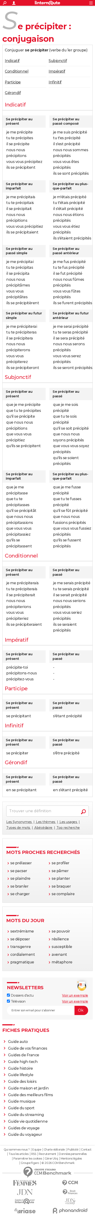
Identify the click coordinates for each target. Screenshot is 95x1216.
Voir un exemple (75, 995)
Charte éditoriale (54, 1149)
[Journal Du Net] (25, 1192)
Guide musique (22, 1101)
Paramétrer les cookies (27, 1158)
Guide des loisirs (22, 1081)
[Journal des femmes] (25, 1183)
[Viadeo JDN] (70, 1201)
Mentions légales (71, 1158)
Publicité (72, 1149)
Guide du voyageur (25, 1134)
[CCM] (70, 1183)
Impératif (57, 71)
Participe (13, 82)
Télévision (18, 1001)
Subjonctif (58, 61)
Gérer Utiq (51, 1158)
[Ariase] (25, 1210)
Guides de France (23, 1055)
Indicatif (12, 61)
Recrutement (47, 1154)
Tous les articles (18, 1154)
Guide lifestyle (20, 1075)
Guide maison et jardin (28, 1088)
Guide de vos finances (27, 1048)
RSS (33, 1154)
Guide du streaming (26, 1115)
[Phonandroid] (70, 1210)
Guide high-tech (23, 1062)
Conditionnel (16, 71)
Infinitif (55, 82)
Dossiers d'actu (21, 995)
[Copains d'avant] (25, 1201)
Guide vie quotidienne (28, 1121)
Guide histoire (20, 1068)
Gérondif (13, 93)
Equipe (36, 1149)
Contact (86, 1149)
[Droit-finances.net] (70, 1192)
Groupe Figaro (30, 1163)
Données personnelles (72, 1154)
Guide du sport (21, 1108)
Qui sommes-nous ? (17, 1149)
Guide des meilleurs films (30, 1095)
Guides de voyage (24, 1128)
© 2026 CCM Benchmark (58, 1163)
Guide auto (18, 1041)
